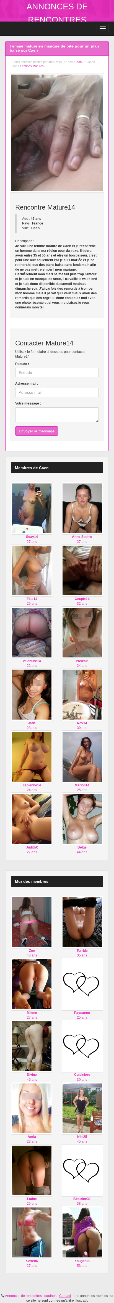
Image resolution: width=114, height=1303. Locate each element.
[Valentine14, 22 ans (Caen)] (32, 632)
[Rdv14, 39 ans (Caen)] (82, 694)
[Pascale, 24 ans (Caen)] (82, 632)
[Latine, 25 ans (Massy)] (32, 1170)
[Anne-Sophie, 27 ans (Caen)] (82, 508)
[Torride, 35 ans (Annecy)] (82, 922)
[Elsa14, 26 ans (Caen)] (32, 570)
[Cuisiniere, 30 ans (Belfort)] (82, 1046)
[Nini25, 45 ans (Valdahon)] (82, 1108)
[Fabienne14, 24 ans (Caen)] (32, 756)
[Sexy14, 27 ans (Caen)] (32, 508)
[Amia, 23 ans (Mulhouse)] (32, 1108)
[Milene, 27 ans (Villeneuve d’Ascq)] (32, 984)
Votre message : (28, 403)
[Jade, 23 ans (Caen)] (32, 694)
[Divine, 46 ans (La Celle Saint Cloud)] (32, 1046)
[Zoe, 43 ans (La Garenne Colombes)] (32, 922)
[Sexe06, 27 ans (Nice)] (32, 1232)
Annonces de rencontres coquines (57, 20)
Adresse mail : (26, 383)
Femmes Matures (32, 66)
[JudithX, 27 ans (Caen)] (32, 819)
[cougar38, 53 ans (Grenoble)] (82, 1232)
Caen (78, 62)
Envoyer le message (37, 431)
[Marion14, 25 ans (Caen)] (82, 756)
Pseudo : (22, 364)
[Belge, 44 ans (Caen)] (82, 819)
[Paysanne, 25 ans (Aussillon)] (82, 984)
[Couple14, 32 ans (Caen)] (82, 570)
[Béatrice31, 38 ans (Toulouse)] (82, 1170)
